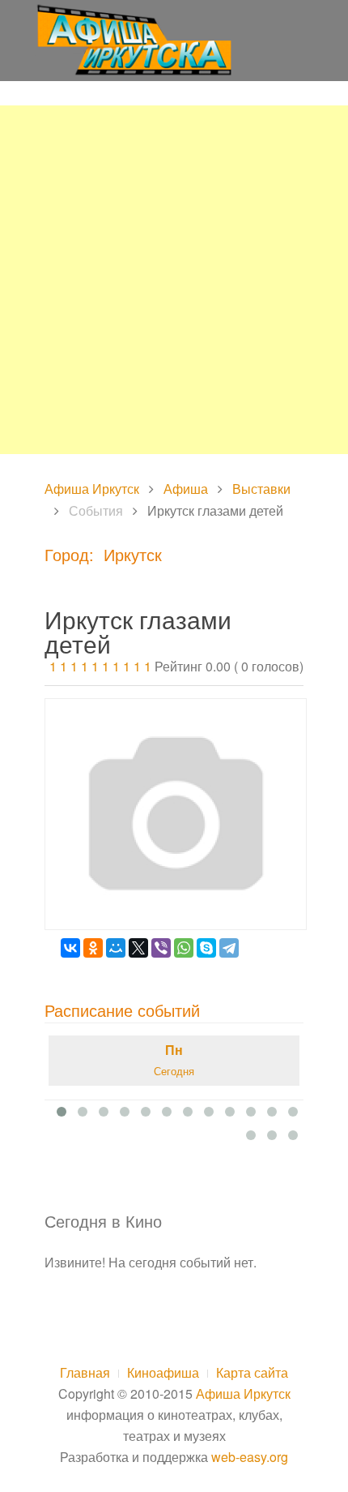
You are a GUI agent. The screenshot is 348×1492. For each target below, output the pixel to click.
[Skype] (206, 948)
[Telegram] (229, 948)
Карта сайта (252, 1372)
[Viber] (161, 948)
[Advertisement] (174, 279)
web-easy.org (249, 1456)
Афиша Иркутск (92, 488)
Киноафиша (163, 1372)
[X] (138, 948)
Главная (85, 1372)
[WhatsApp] (183, 948)
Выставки (261, 488)
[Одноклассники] (93, 948)
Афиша (185, 488)
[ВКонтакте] (70, 948)
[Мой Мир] (115, 948)
